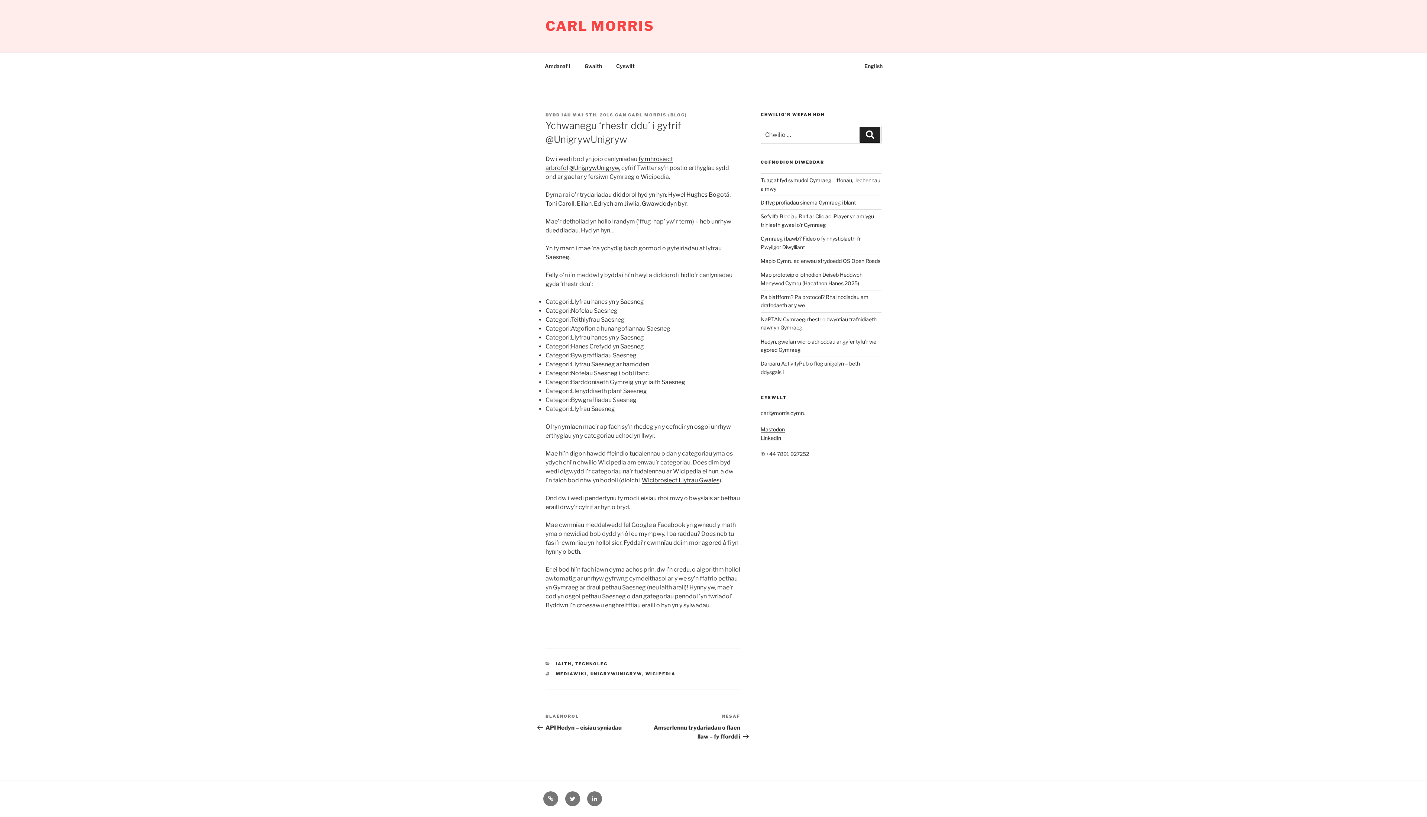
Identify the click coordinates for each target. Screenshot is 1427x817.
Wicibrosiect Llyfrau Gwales (680, 480)
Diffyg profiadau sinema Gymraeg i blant (808, 202)
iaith (564, 663)
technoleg (591, 663)
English (873, 66)
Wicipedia (660, 673)
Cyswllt (625, 66)
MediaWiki (571, 673)
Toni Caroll (560, 203)
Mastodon (773, 429)
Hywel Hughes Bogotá (698, 194)
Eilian (584, 203)
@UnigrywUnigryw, (594, 167)
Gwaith (593, 66)
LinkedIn (771, 438)
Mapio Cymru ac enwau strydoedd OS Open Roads (820, 261)
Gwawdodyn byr (664, 203)
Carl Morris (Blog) (657, 115)
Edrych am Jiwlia (617, 203)
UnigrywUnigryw (616, 673)
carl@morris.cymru (783, 413)
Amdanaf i (557, 66)
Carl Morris (600, 26)
